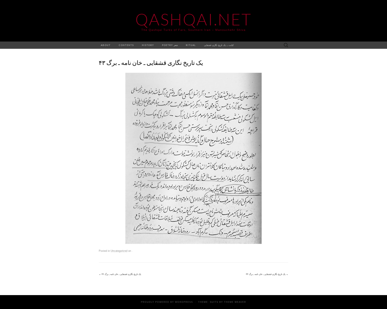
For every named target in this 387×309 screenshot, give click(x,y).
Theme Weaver (235, 302)
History (148, 45)
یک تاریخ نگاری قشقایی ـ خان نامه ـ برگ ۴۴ (267, 274)
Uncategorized (119, 250)
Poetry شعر (170, 45)
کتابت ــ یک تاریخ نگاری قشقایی (219, 45)
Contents (126, 45)
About (106, 45)
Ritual (191, 45)
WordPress (184, 302)
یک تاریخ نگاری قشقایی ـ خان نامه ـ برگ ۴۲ (120, 274)
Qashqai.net (193, 19)
